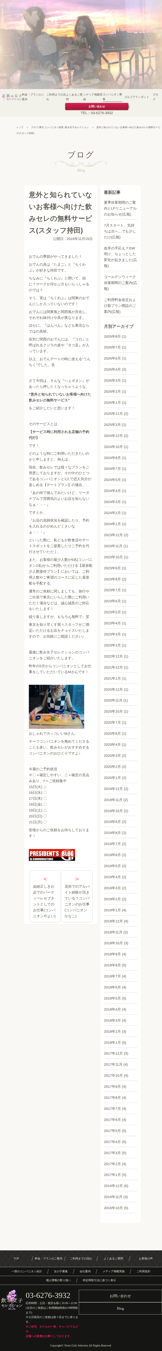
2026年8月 (112, 336)
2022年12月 (113, 656)
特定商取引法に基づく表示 (99, 1280)
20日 (32, 816)
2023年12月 (113, 535)
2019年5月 (112, 866)
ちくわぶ (54, 278)
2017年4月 (112, 1142)
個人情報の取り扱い (58, 1280)
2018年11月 (113, 932)
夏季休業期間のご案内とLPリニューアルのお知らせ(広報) (120, 208)
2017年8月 (112, 1098)
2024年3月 (112, 502)
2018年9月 (112, 954)
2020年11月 (113, 700)
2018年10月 (113, 943)
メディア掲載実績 (93, 97)
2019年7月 (112, 844)
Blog (120, 1308)
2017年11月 (113, 1064)
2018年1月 (112, 1043)
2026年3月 (112, 380)
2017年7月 (112, 1109)
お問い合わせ (97, 106)
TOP (16, 1258)
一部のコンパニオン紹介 (27, 1271)
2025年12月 (113, 414)
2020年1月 (112, 778)
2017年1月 (112, 1175)
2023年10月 (113, 557)
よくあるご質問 (74, 97)
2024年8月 (112, 458)
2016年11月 (113, 1197)
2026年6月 (112, 358)
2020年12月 (113, 689)
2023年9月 (112, 568)
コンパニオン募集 (112, 97)
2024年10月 (113, 447)
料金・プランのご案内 (33, 97)
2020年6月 (112, 733)
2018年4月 (112, 1009)
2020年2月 (112, 767)
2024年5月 (112, 480)
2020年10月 (113, 711)
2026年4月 (112, 369)
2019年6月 (112, 855)
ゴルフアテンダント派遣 (136, 102)
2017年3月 (112, 1153)
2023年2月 (112, 645)
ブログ (155, 97)
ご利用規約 (143, 1271)
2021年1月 (112, 678)
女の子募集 (61, 1271)
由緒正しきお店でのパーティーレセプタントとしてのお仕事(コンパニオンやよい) (44, 901)
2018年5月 (112, 998)
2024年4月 (112, 491)
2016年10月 (113, 1208)
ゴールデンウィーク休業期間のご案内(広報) (120, 283)
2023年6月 (112, 601)
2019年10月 (113, 811)
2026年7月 (112, 347)
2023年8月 (112, 579)
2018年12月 (113, 921)
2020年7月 (112, 722)
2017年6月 (112, 1120)
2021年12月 (113, 667)
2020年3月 (112, 756)
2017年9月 (112, 1087)
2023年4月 (112, 623)
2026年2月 (112, 391)
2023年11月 (113, 546)
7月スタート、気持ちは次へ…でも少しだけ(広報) (120, 231)
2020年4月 (112, 745)
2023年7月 (112, 590)
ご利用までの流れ (56, 97)
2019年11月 (113, 800)
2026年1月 (112, 403)
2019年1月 (112, 910)
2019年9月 (112, 822)
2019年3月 (112, 888)
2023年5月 (112, 612)
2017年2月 (112, 1164)
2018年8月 (112, 965)
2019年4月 (112, 877)
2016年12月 (113, 1186)
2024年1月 (112, 524)
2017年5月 (112, 1131)
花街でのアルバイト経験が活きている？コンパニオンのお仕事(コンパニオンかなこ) (77, 901)
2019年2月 (112, 899)
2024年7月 (112, 469)
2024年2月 (112, 513)
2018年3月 (112, 1020)
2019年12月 (113, 789)
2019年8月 (112, 833)
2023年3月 (112, 634)
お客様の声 (146, 1258)
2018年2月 (112, 1031)
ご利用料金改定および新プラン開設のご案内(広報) (120, 306)
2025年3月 (112, 425)
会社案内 (85, 1271)
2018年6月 (112, 987)
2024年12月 (113, 436)
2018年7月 (112, 976)
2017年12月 (113, 1053)
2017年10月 (113, 1075)
